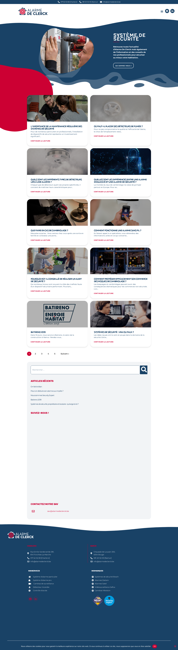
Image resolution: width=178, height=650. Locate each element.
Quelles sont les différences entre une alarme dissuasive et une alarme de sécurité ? (120, 180)
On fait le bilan (36, 386)
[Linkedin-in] (36, 599)
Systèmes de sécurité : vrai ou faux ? (114, 332)
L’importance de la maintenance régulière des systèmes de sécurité (56, 127)
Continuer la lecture (40, 141)
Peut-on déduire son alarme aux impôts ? (47, 391)
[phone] (167, 11)
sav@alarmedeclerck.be (58, 511)
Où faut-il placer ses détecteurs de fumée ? (118, 126)
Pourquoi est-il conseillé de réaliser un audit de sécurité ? (56, 280)
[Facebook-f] (30, 599)
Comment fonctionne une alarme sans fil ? (117, 230)
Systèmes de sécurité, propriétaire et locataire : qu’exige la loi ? (55, 404)
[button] (162, 11)
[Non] (175, 646)
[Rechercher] (143, 370)
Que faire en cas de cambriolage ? (49, 230)
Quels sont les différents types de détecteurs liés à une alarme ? (56, 180)
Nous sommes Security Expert (42, 395)
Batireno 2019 (38, 332)
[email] (172, 11)
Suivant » (65, 354)
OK (155, 646)
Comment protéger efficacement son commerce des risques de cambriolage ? (120, 280)
